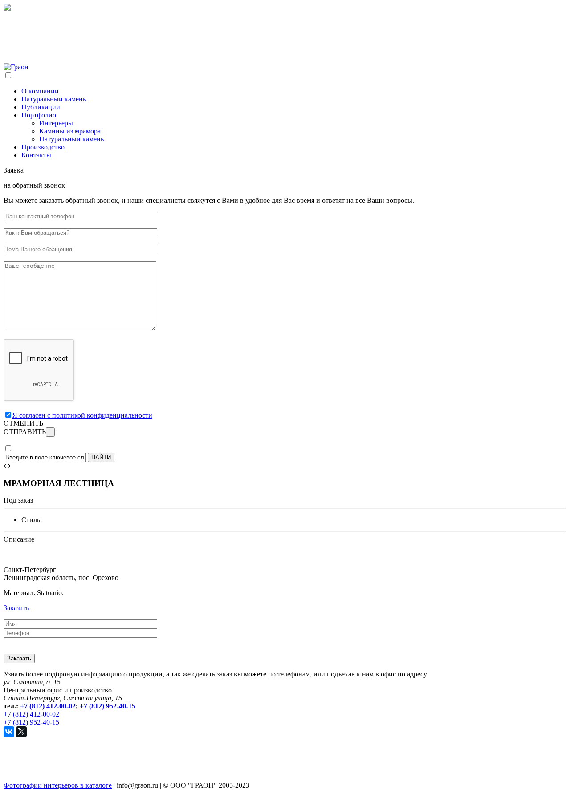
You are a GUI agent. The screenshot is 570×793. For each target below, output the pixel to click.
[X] (21, 731)
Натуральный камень (53, 99)
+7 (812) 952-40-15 (107, 706)
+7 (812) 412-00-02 (48, 706)
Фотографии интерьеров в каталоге (58, 785)
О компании (40, 91)
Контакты (36, 155)
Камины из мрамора (70, 131)
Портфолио (38, 115)
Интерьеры (56, 123)
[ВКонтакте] (9, 731)
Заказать (16, 608)
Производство (43, 147)
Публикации (40, 107)
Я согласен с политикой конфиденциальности (82, 415)
